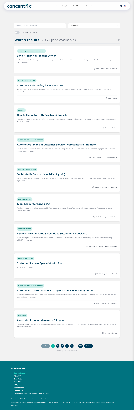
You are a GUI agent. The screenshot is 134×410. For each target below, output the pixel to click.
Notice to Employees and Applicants (24, 402)
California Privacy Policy (88, 402)
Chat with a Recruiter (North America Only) (31, 394)
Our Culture (19, 379)
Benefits (17, 382)
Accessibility (15, 405)
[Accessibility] (121, 6)
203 (80, 346)
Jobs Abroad (19, 388)
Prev (46, 346)
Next (87, 346)
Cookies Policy (65, 402)
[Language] (125, 6)
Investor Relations (106, 402)
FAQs (16, 385)
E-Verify (74, 402)
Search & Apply (62, 6)
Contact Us (90, 6)
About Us (75, 6)
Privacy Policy (53, 402)
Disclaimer (42, 402)
